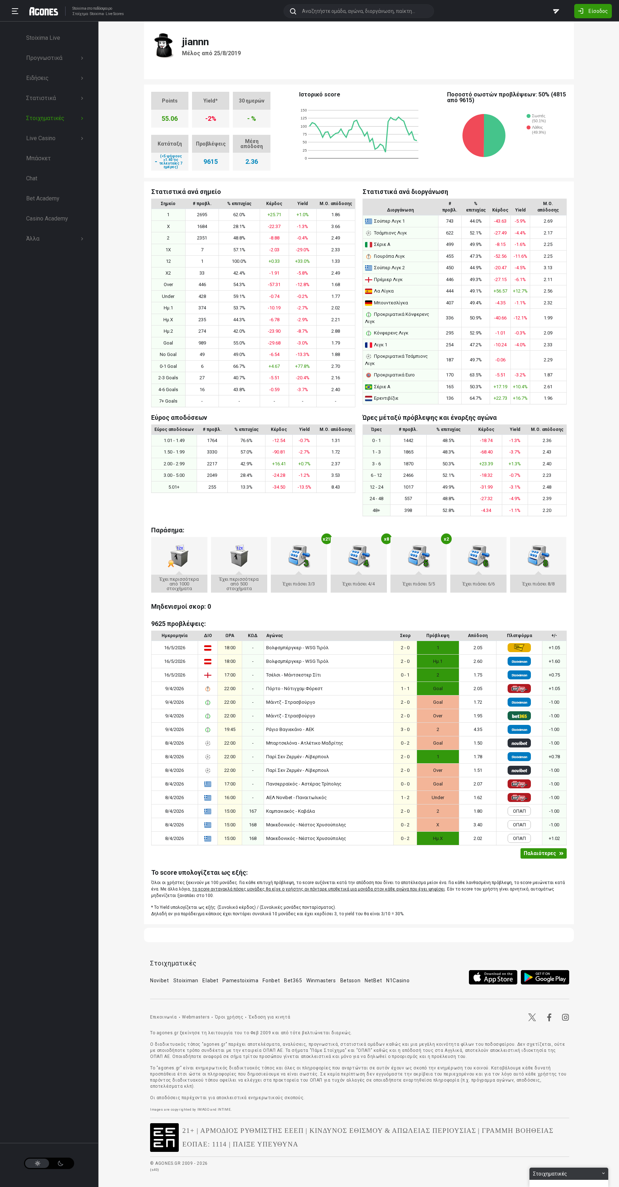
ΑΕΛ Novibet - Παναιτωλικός (296, 797)
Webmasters (196, 1017)
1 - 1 (405, 688)
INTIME (224, 1109)
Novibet (159, 980)
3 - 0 (405, 729)
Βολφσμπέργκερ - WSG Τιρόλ (297, 647)
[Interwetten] (519, 647)
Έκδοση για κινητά (269, 1017)
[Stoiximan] (519, 661)
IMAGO (203, 1109)
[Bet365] (519, 715)
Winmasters (321, 980)
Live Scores (115, 14)
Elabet (210, 980)
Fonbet (271, 980)
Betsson (350, 980)
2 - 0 (405, 647)
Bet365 (293, 980)
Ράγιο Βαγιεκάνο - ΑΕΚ (290, 729)
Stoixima (79, 8)
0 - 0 (405, 784)
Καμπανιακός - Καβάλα (290, 811)
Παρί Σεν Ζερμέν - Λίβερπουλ (297, 756)
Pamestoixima (240, 980)
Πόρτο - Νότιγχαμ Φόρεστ (294, 688)
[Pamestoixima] (519, 688)
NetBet (373, 980)
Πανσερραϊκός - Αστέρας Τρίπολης (303, 784)
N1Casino (398, 980)
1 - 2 (405, 797)
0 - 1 (405, 675)
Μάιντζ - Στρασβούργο (290, 702)
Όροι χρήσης (229, 1017)
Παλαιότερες (540, 853)
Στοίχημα (80, 14)
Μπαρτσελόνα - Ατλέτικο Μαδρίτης (304, 743)
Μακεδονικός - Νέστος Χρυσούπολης (306, 824)
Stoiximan (185, 980)
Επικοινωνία (163, 1017)
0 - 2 (405, 743)
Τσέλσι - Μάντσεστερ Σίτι (293, 675)
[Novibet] (519, 743)
